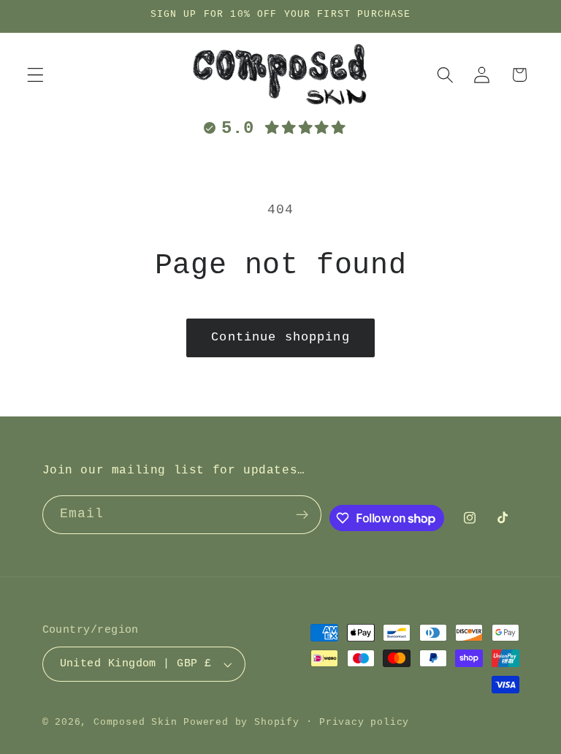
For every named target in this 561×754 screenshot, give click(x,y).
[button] (35, 75)
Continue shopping (280, 337)
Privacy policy (364, 722)
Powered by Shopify (241, 722)
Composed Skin (135, 722)
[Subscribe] (302, 515)
